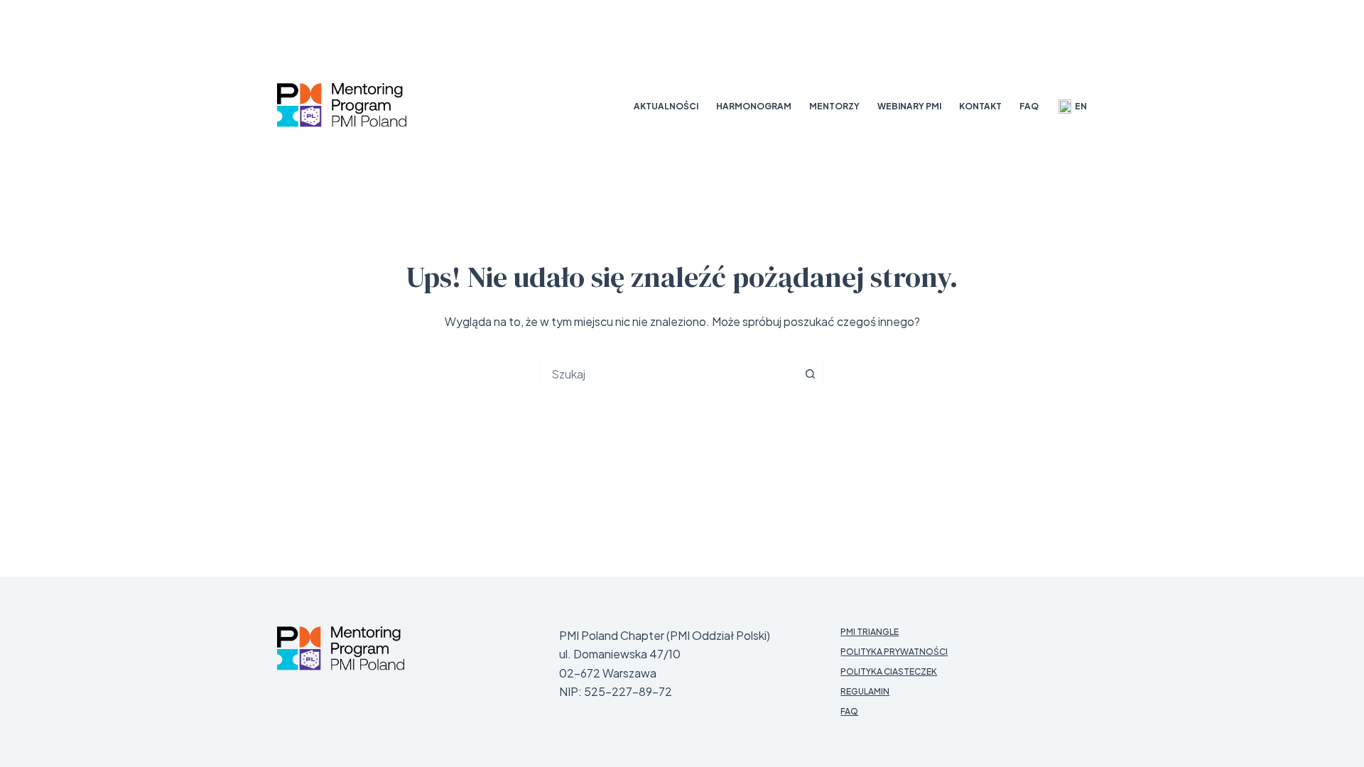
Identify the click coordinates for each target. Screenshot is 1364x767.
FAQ (1029, 106)
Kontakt (980, 106)
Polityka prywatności (894, 651)
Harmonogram (753, 106)
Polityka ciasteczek (888, 671)
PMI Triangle (869, 631)
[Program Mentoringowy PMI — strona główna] (340, 648)
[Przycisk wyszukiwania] (809, 373)
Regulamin (864, 691)
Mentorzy (834, 106)
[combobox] (668, 373)
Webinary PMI (909, 106)
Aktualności (666, 106)
